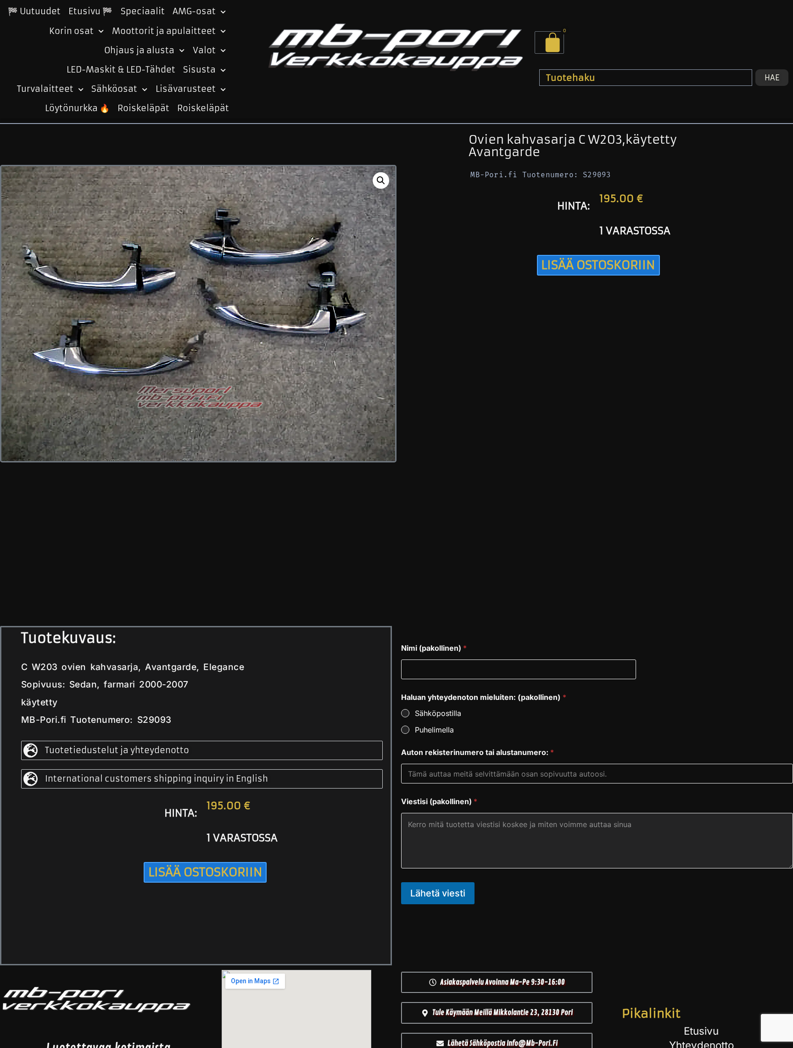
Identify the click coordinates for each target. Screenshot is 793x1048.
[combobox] (645, 77)
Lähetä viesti (437, 893)
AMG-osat (194, 11)
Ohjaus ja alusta (139, 50)
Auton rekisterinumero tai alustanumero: (477, 752)
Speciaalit (143, 11)
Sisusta (199, 70)
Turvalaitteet (45, 89)
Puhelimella (434, 729)
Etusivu (701, 1031)
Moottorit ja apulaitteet (164, 31)
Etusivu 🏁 (90, 11)
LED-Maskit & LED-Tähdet (121, 70)
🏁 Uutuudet (34, 11)
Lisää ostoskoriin (598, 265)
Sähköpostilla (438, 713)
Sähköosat (114, 89)
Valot (204, 50)
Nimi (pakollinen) (434, 648)
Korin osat (71, 31)
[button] (381, 180)
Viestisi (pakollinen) (439, 801)
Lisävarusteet (186, 89)
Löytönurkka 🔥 (77, 108)
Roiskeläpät (143, 108)
